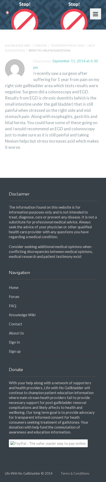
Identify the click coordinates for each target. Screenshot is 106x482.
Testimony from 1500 (67, 45)
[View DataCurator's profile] (15, 78)
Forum (14, 296)
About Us (16, 333)
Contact (15, 324)
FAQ (12, 305)
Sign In (14, 342)
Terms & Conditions (75, 473)
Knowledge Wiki (18, 45)
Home (13, 287)
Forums (41, 45)
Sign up (15, 351)
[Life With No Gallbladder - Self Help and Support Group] (7, 12)
